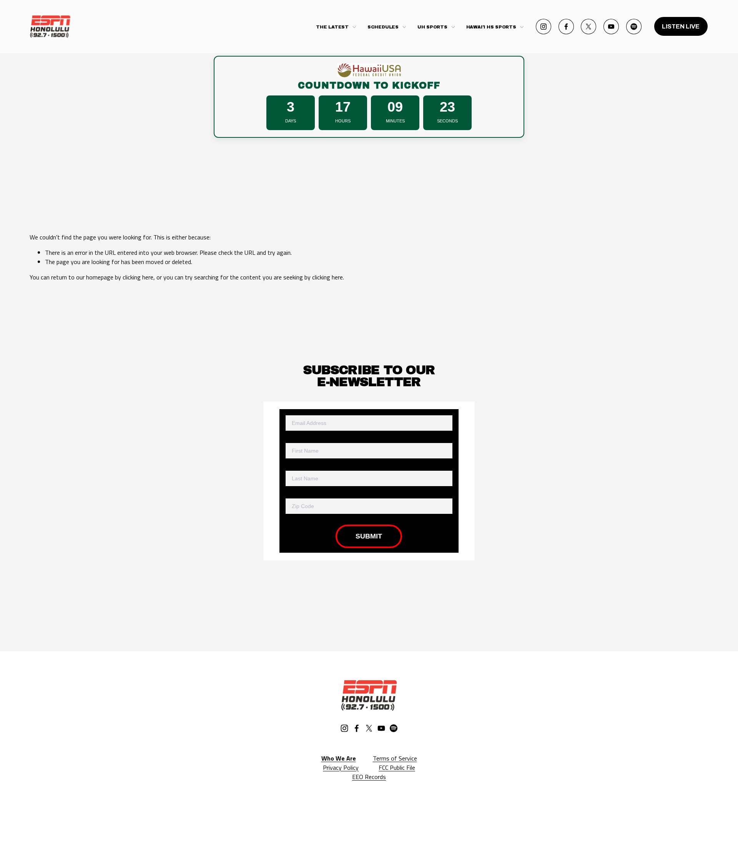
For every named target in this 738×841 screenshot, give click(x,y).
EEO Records (369, 776)
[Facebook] (566, 26)
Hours (343, 121)
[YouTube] (611, 26)
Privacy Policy (341, 767)
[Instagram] (543, 26)
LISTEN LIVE (681, 26)
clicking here (138, 277)
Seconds (447, 121)
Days (290, 121)
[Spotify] (634, 26)
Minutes (395, 121)
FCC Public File (397, 767)
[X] (588, 26)
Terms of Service (395, 758)
